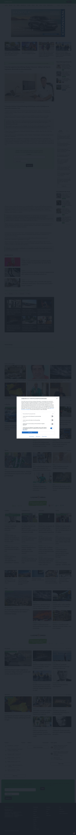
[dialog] (38, 418)
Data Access (38, 436)
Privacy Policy (44, 436)
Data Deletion (31, 436)
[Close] (57, 399)
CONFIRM (30, 432)
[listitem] (38, 413)
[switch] (51, 416)
